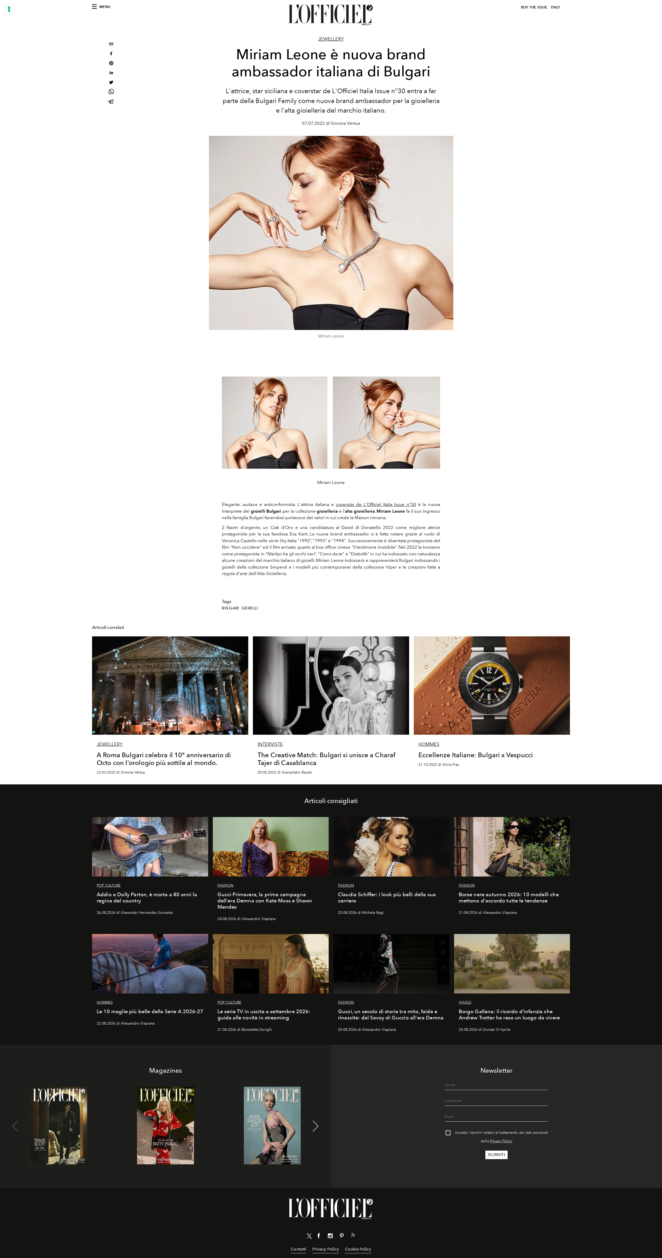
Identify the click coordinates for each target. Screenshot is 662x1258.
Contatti (298, 1249)
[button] (315, 1126)
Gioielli (250, 608)
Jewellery (331, 39)
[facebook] (111, 54)
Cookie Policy (358, 1249)
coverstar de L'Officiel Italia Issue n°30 (376, 504)
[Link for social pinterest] (341, 1236)
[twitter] (111, 83)
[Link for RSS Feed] (353, 1236)
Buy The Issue (534, 7)
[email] (111, 44)
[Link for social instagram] (330, 1236)
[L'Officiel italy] (331, 14)
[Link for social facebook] (318, 1236)
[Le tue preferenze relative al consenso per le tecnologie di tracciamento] (9, 9)
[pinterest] (111, 64)
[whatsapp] (111, 92)
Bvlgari (230, 608)
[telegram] (111, 102)
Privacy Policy (501, 1141)
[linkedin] (111, 73)
